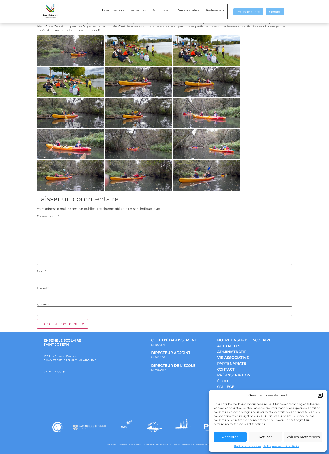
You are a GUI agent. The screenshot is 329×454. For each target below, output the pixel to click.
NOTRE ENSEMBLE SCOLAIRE (244, 340)
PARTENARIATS (231, 363)
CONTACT (226, 369)
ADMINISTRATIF (231, 352)
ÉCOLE (223, 381)
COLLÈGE (225, 387)
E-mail (43, 288)
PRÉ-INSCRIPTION (233, 375)
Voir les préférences (303, 437)
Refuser (265, 437)
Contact (275, 11)
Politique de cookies (247, 446)
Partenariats (215, 10)
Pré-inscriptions (248, 11)
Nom (41, 271)
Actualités (138, 10)
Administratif (161, 10)
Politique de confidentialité (281, 446)
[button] (320, 395)
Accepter (230, 437)
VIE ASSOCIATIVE (233, 358)
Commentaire (48, 216)
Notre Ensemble (112, 10)
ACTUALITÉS (228, 346)
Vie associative (188, 10)
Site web (43, 304)
